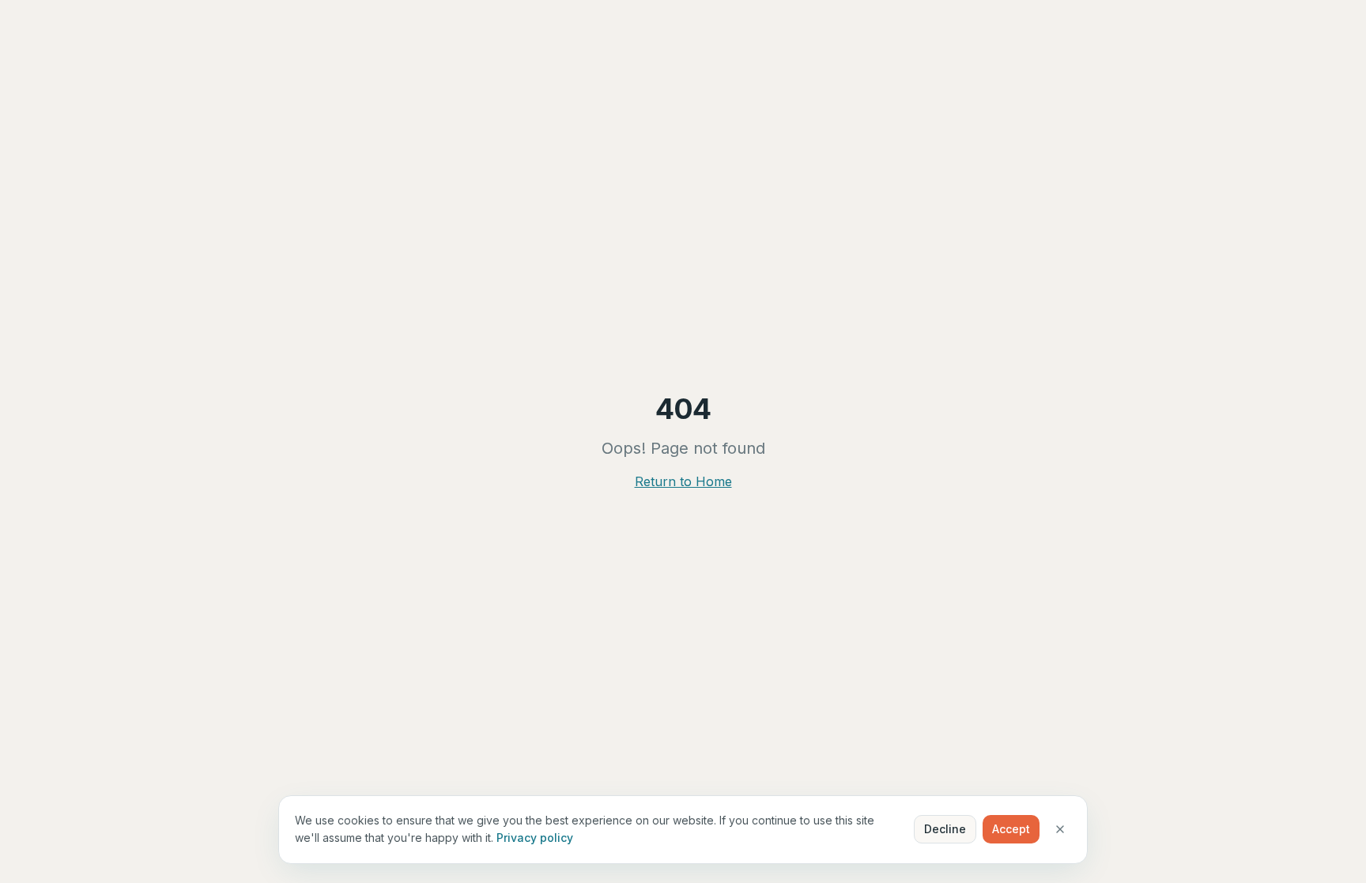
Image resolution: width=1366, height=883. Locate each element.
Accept (1011, 829)
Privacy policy (534, 837)
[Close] (1060, 829)
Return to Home (683, 481)
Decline (945, 829)
